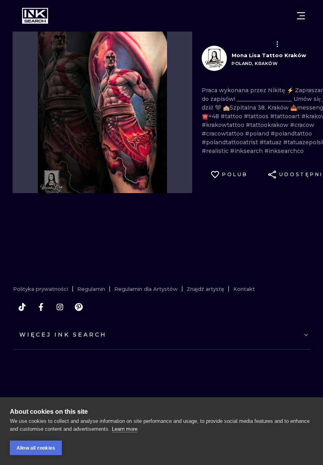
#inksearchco (284, 150)
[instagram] (59, 307)
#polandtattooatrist (231, 142)
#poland (258, 133)
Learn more (124, 429)
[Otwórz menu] (300, 15)
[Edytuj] (277, 44)
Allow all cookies (36, 448)
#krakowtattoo (224, 124)
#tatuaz (271, 142)
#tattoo (232, 116)
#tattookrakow (268, 124)
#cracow (302, 124)
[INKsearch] (35, 16)
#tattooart (285, 116)
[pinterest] (78, 307)
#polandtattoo (291, 133)
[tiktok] (22, 307)
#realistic (216, 150)
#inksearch (247, 150)
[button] (277, 44)
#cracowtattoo (223, 133)
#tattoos (257, 116)
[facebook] (41, 307)
